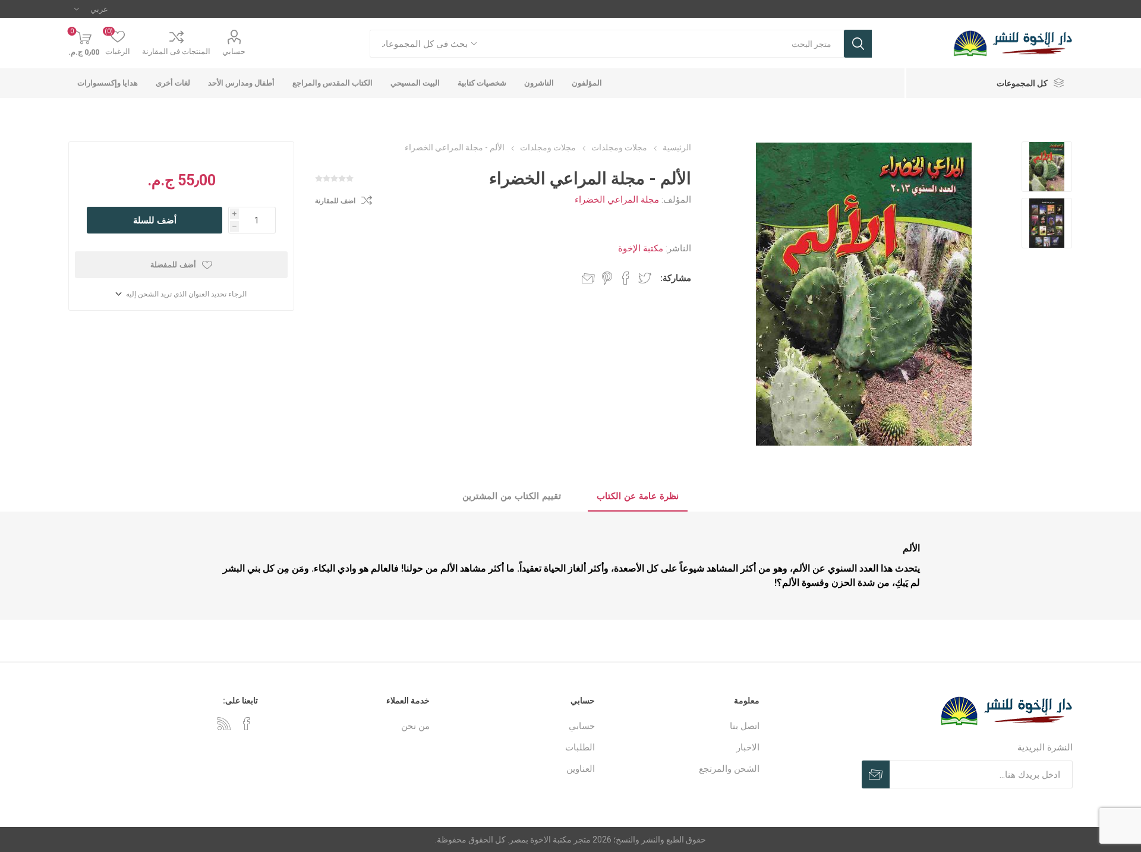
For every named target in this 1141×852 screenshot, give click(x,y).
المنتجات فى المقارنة (176, 51)
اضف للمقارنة (335, 201)
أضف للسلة (154, 220)
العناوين (580, 768)
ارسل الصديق (588, 278)
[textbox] (666, 44)
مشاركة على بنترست (607, 278)
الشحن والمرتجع (729, 768)
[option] (1047, 166)
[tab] (638, 497)
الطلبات (580, 747)
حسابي (233, 51)
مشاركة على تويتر (644, 278)
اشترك (876, 774)
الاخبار (747, 747)
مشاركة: (675, 278)
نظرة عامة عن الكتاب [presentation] (638, 496)
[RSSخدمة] (224, 723)
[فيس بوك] (246, 723)
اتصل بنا (744, 726)
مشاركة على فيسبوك (625, 278)
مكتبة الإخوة (640, 248)
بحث (858, 44)
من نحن (415, 726)
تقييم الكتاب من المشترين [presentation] (511, 496)
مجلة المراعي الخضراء (617, 199)
